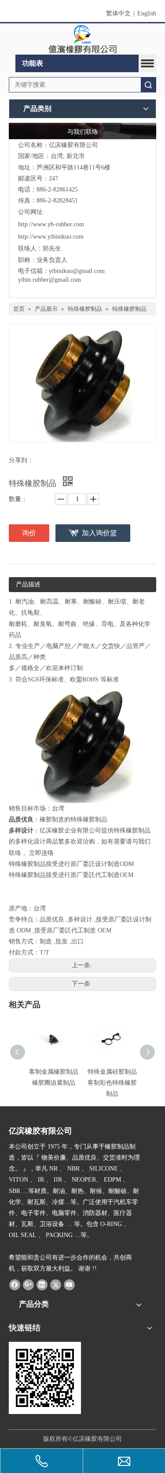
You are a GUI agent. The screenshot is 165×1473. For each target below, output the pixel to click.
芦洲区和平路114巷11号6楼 (73, 167)
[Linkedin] (42, 1284)
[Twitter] (55, 1284)
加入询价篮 (99, 533)
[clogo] (82, 39)
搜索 (148, 84)
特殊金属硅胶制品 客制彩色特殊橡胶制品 (112, 1082)
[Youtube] (69, 1284)
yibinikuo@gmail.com (77, 271)
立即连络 (41, 853)
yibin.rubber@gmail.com (50, 279)
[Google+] (28, 1284)
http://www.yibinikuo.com (51, 236)
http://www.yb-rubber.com (51, 224)
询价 (29, 533)
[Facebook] (14, 1284)
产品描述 (28, 584)
